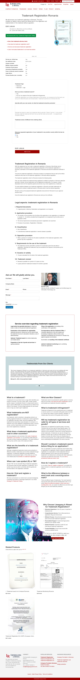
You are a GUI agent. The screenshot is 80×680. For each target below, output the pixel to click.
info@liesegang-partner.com (30, 666)
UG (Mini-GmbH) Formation (47, 666)
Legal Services (58, 4)
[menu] (40, 9)
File (7, 302)
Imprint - (30, 674)
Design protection (61, 664)
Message (8, 295)
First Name (9, 278)
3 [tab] (39, 385)
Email (7, 289)
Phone (24, 289)
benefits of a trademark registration (27, 456)
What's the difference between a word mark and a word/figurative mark (55, 484)
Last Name (26, 278)
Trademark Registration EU (47, 660)
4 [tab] (40, 385)
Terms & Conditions (47, 674)
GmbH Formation (45, 664)
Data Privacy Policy (37, 674)
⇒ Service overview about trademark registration (19, 47)
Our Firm (50, 4)
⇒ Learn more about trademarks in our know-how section (21, 49)
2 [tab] (37, 385)
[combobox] (68, 1)
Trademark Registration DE (47, 659)
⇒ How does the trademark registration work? (18, 44)
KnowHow (65, 4)
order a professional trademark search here (54, 457)
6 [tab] (43, 385)
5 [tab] (42, 385)
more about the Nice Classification (59, 401)
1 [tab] (36, 385)
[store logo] (13, 4)
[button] (57, 1)
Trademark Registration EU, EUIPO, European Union (20, 636)
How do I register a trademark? (56, 465)
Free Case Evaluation (57, 538)
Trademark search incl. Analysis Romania (18, 591)
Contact (52, 1)
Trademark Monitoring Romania (45, 591)
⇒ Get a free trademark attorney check (17, 41)
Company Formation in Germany (65, 657)
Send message (9, 307)
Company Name (10, 284)
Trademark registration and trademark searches (64, 660)
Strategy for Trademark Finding (14, 481)
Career (72, 4)
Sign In (48, 1)
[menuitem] (12, 9)
